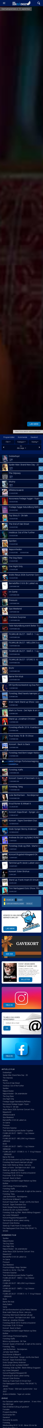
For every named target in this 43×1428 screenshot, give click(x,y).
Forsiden (6, 1409)
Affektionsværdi (9, 1115)
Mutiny (5, 1080)
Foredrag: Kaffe (9, 1189)
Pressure (6, 1125)
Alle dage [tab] (21, 447)
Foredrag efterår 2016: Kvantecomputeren (19, 1173)
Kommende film (9, 1415)
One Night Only (8, 1099)
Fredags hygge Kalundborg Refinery (16, 1102)
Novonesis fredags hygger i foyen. (16, 1104)
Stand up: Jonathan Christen (13, 1170)
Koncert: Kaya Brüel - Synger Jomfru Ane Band (21, 1202)
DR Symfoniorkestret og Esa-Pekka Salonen (20, 1160)
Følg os (9, 1005)
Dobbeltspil (7, 1072)
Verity (5, 1307)
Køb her (9, 954)
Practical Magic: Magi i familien (27, 431)
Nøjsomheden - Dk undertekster (15, 1094)
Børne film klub (8, 1157)
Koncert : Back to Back (12, 1178)
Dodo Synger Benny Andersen (14, 1207)
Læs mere (34, 424)
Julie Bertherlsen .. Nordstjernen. (15, 1197)
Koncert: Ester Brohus (11, 1223)
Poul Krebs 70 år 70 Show (13, 1175)
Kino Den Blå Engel (21, 3)
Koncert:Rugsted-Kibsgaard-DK (15, 1218)
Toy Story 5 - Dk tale (10, 1107)
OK (7, 1028)
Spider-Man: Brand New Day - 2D (15, 1075)
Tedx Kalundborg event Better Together (18, 1131)
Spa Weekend (8, 1117)
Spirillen (6, 1088)
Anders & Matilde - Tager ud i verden (16, 1394)
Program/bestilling (10, 1412)
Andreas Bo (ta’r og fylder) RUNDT (16, 1210)
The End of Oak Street (11, 1083)
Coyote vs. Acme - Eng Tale (13, 1270)
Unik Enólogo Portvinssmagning (15, 1186)
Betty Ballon (7, 1304)
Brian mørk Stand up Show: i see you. (17, 1165)
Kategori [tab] (21, 442)
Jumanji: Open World (11, 1352)
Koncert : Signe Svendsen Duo (14, 1205)
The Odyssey (8, 1078)
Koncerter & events (10, 1420)
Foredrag (6, 1423)
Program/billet (8, 437)
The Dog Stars (8, 1096)
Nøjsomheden (8, 1091)
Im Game (6, 1123)
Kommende (22, 437)
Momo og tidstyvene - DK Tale (14, 1341)
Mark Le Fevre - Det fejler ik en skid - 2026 (19, 1168)
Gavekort (34, 437)
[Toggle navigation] (38, 3)
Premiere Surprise (10, 1128)
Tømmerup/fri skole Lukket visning (16, 1220)
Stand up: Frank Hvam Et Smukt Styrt (17, 1226)
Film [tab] (7, 442)
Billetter (25, 979)
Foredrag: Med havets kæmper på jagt (17, 1162)
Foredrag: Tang (8, 1194)
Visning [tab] (34, 442)
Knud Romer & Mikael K (12, 1199)
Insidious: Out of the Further (13, 1086)
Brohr (5, 1144)
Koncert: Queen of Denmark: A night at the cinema (22, 1191)
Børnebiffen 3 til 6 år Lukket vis (14, 1120)
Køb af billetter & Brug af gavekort (16, 1407)
